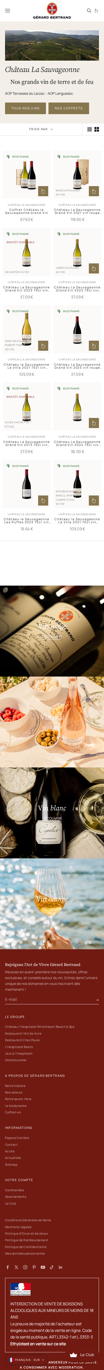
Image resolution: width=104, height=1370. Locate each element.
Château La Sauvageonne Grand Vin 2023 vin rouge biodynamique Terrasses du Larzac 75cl (77, 366)
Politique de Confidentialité (25, 1247)
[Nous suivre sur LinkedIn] (60, 1267)
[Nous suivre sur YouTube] (42, 1267)
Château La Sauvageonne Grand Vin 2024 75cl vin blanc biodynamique (77, 443)
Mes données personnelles (25, 1253)
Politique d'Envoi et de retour (26, 1233)
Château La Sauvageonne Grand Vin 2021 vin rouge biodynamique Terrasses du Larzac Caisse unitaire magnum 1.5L (77, 211)
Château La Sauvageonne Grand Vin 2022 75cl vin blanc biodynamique (77, 289)
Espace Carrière (17, 1138)
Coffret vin (13, 1112)
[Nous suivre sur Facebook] (7, 1267)
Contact (11, 1144)
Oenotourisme (16, 1060)
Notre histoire (15, 1086)
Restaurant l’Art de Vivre (23, 1033)
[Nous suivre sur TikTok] (51, 1267)
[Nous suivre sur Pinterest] (34, 1267)
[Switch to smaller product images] (96, 129)
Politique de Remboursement (26, 1240)
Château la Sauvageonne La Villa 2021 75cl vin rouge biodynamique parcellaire (77, 521)
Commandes (14, 1190)
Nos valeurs (13, 1092)
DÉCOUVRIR (52, 636)
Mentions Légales (18, 1227)
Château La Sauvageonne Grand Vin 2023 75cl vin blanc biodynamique (26, 289)
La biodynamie (16, 1106)
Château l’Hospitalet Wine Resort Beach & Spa (39, 1027)
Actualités (13, 1158)
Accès (9, 1151)
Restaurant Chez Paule (22, 1040)
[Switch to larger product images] (89, 129)
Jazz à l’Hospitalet (19, 1053)
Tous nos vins (25, 108)
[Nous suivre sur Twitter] (16, 1267)
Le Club (10, 1203)
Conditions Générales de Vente (28, 1220)
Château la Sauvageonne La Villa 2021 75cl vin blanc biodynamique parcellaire (26, 366)
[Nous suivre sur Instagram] (25, 1267)
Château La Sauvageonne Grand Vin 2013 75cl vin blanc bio (26, 443)
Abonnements (15, 1196)
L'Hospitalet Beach (19, 1047)
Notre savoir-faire (18, 1099)
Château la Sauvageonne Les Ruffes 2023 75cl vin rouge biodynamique (26, 521)
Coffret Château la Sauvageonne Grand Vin (26, 211)
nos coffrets (69, 108)
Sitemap (11, 1164)
